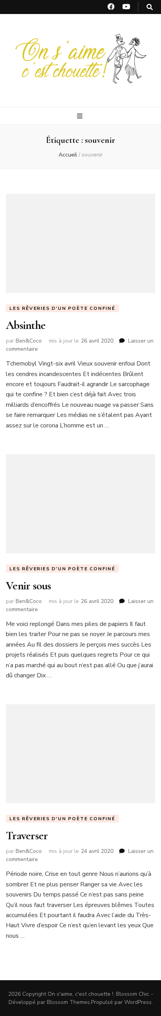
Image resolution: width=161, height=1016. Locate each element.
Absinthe (25, 325)
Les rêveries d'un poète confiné (62, 308)
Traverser (27, 835)
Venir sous (28, 585)
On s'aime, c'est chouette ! (80, 994)
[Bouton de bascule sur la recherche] (150, 7)
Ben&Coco (29, 341)
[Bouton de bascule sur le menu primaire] (80, 116)
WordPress (138, 1002)
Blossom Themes (68, 1002)
